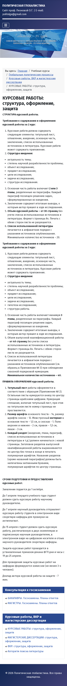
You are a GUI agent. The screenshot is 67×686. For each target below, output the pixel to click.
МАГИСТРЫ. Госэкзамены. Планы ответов (32, 603)
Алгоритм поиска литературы (25, 651)
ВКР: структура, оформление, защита (30, 646)
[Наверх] (62, 680)
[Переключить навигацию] (5, 25)
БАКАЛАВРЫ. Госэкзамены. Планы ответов (33, 598)
